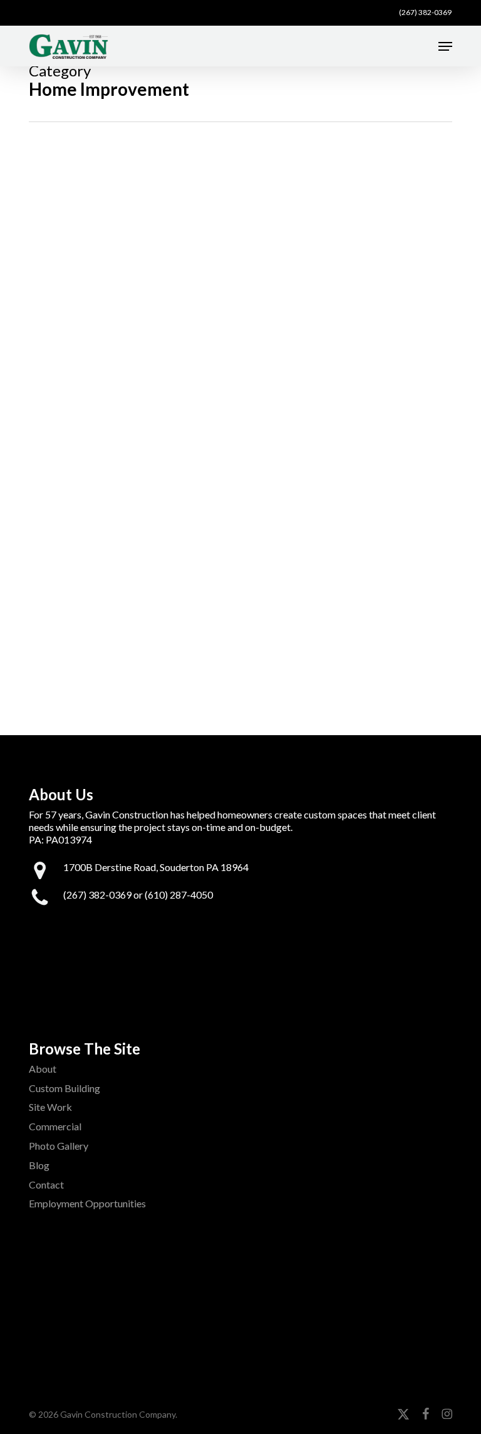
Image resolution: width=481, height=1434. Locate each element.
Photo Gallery (58, 1146)
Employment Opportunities (87, 1203)
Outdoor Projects (126, 617)
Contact (46, 1184)
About (42, 1069)
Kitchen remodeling (221, 439)
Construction (116, 235)
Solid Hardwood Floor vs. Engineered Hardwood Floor (229, 403)
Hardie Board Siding (188, 594)
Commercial (55, 1126)
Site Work (50, 1107)
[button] (445, 46)
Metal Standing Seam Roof (221, 212)
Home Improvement (191, 235)
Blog (39, 1165)
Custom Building (64, 1088)
